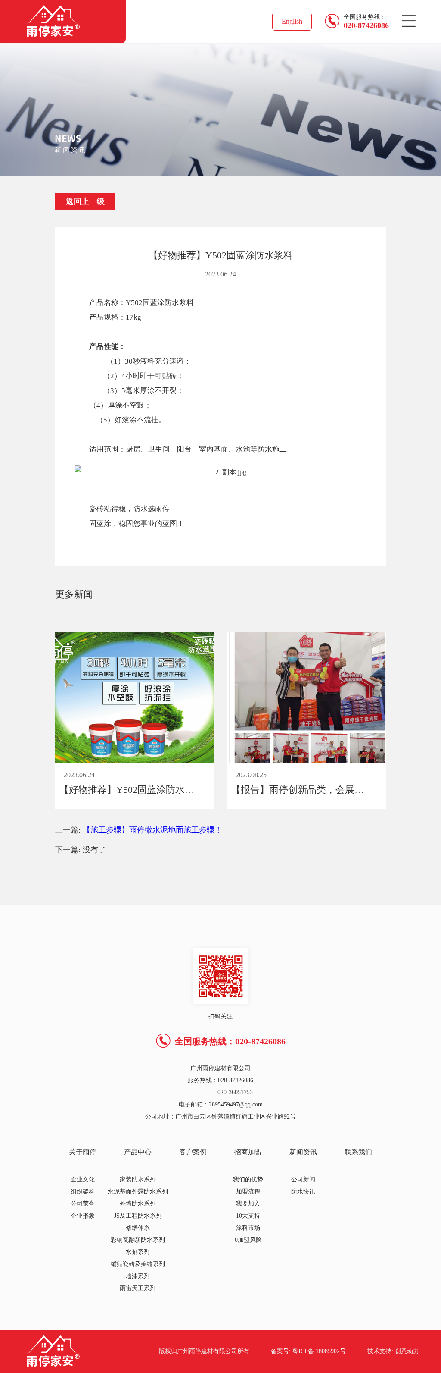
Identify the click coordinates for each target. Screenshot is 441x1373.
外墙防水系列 (138, 1203)
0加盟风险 (248, 1240)
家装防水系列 (138, 1179)
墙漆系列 (138, 1276)
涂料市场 (248, 1228)
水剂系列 (138, 1252)
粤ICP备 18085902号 (319, 1351)
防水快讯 (303, 1191)
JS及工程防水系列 (138, 1216)
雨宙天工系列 (138, 1288)
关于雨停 (82, 1152)
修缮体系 (138, 1228)
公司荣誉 (83, 1203)
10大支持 (248, 1216)
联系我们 (358, 1152)
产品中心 (138, 1152)
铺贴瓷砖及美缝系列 (138, 1264)
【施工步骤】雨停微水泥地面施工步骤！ (152, 830)
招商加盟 (248, 1152)
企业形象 (83, 1216)
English (292, 21)
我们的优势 (248, 1179)
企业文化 (83, 1179)
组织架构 (83, 1191)
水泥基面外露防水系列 (138, 1191)
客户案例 (193, 1152)
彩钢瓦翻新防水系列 (138, 1240)
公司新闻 (303, 1179)
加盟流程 (248, 1191)
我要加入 (248, 1203)
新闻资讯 (303, 1152)
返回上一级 (85, 201)
